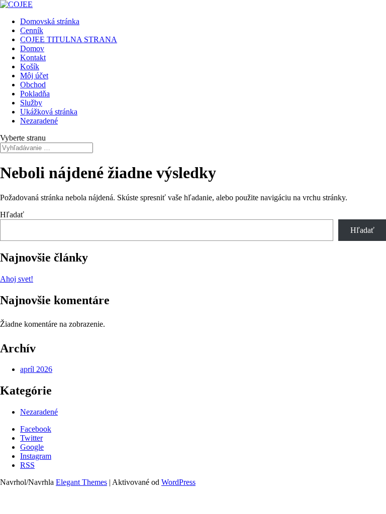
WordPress (178, 482)
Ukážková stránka (48, 111)
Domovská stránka (49, 21)
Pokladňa (35, 93)
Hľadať (12, 214)
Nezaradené (39, 120)
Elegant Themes (81, 482)
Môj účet (34, 75)
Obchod (33, 84)
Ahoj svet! (16, 279)
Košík (29, 66)
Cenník (31, 30)
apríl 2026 (36, 369)
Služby (31, 102)
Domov (32, 48)
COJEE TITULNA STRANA (68, 39)
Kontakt (33, 57)
